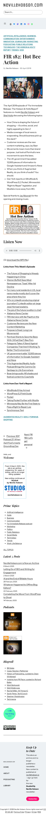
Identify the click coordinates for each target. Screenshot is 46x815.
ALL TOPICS (8, 550)
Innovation (8, 41)
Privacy (28, 812)
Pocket (10, 397)
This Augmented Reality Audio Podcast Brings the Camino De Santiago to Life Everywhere (21, 366)
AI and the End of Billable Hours (18, 578)
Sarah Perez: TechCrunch (17, 694)
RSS (39, 812)
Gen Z (26, 417)
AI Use (34, 812)
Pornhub (33, 417)
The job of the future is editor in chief (24, 310)
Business (31, 36)
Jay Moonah (25, 195)
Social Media (12, 535)
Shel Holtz (8, 115)
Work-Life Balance (14, 543)
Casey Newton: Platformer (17, 671)
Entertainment (27, 39)
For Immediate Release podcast (19, 524)
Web (22, 50)
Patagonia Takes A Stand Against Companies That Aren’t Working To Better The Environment (23, 346)
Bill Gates (10, 668)
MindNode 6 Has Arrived (18, 390)
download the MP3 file (17, 260)
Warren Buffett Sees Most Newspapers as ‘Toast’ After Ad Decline (21, 283)
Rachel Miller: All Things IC (17, 691)
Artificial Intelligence (14, 36)
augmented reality (13, 417)
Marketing (32, 41)
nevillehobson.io (32, 775)
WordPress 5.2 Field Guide (19, 393)
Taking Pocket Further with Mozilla (23, 400)
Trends (15, 50)
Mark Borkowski (13, 685)
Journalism (20, 41)
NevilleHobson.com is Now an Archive (21, 563)
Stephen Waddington (16, 696)
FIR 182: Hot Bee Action (22, 59)
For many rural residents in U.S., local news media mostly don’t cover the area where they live (23, 293)
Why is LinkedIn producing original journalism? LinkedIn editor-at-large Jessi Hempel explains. (24, 303)
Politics (10, 529)
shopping (8, 420)
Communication (11, 39)
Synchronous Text (15, 410)
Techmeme (11, 699)
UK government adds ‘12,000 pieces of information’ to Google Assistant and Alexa (24, 356)
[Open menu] (4, 23)
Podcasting (9, 44)
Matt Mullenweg (13, 688)
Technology (9, 47)
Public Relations (24, 44)
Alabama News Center (17, 313)
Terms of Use (19, 812)
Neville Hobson (28, 112)
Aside (9, 515)
